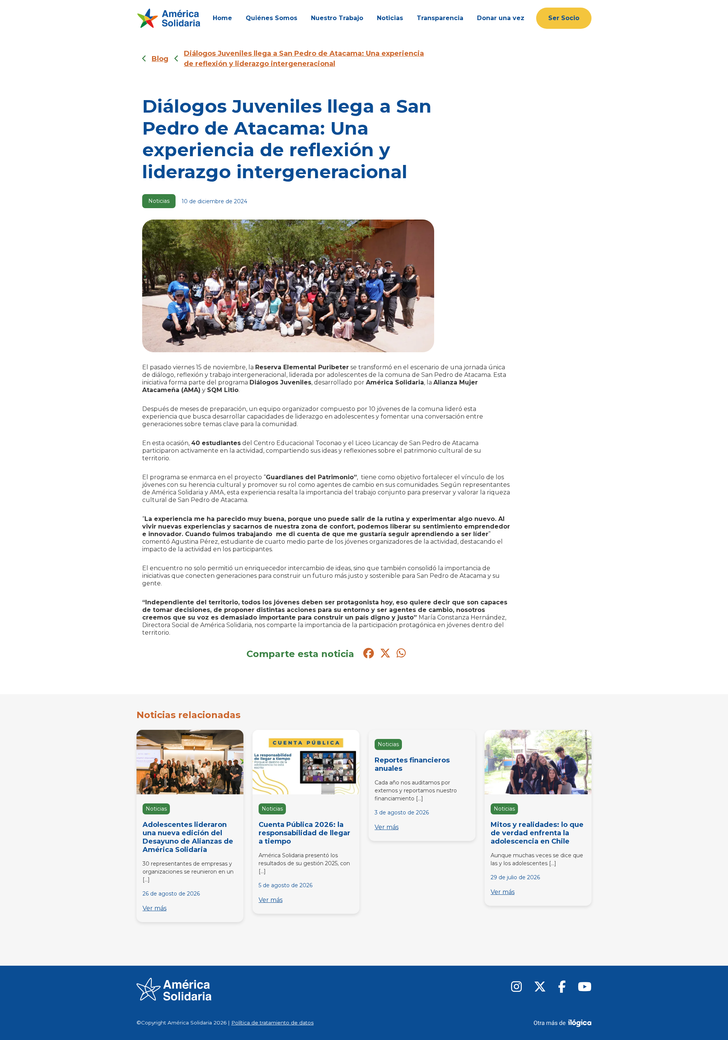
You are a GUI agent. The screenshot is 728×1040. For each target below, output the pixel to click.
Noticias (390, 18)
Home (222, 18)
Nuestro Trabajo (337, 18)
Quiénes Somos (271, 18)
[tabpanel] (189, 827)
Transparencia (440, 18)
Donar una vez (500, 18)
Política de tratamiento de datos (272, 1023)
